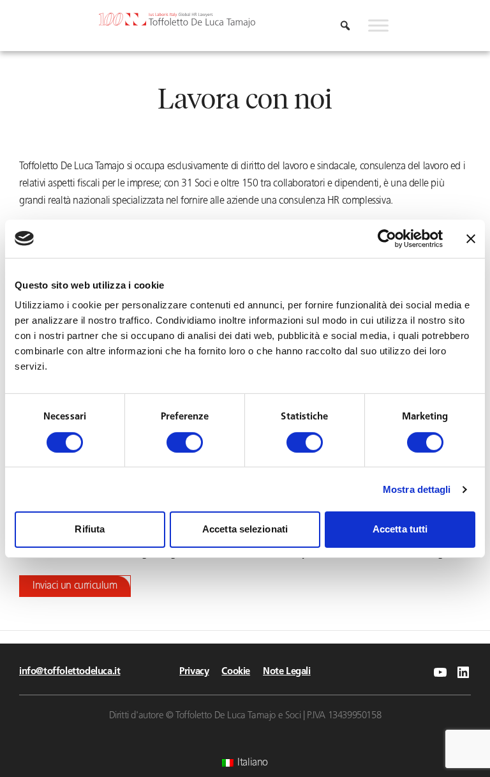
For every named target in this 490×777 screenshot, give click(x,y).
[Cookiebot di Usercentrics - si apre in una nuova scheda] (387, 238)
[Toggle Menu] (378, 25)
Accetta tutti (400, 529)
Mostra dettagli (417, 489)
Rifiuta (90, 529)
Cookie (235, 672)
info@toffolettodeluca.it (69, 672)
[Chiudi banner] (470, 238)
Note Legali (287, 672)
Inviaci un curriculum (75, 586)
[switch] (185, 442)
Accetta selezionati (245, 529)
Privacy (194, 672)
